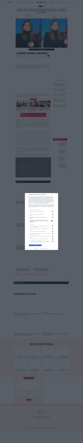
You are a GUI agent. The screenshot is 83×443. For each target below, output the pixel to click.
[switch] (52, 211)
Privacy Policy (46, 248)
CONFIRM (35, 245)
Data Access (41, 248)
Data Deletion (36, 248)
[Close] (56, 195)
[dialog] (41, 221)
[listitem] (41, 209)
